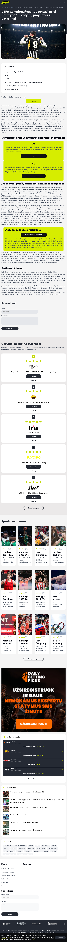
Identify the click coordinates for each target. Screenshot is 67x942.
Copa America (41, 848)
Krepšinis (5, 548)
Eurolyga (54, 851)
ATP (37, 845)
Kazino (3, 886)
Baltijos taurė (45, 845)
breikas (14, 848)
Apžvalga (33, 380)
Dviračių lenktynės (9, 851)
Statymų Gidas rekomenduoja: (17, 86)
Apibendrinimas (12, 89)
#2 (8, 79)
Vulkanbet (33, 101)
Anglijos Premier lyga (20, 845)
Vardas (3, 308)
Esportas (19, 851)
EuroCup (46, 851)
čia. (33, 940)
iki (33, 493)
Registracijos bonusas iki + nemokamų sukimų (33, 372)
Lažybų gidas (5, 879)
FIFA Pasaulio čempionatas (25, 854)
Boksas (54, 845)
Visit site (33, 376)
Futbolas (12, 7)
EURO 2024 (28, 851)
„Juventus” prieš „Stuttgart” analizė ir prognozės (24, 82)
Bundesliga (22, 848)
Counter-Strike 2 (52, 848)
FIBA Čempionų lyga (9, 854)
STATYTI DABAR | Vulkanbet (33, 176)
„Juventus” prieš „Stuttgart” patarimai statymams (24, 72)
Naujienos (55, 593)
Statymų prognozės (7, 872)
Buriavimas (31, 848)
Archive (31, 845)
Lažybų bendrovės (7, 868)
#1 (7, 75)
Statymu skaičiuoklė (8, 875)
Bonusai (6, 848)
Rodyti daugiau (33, 508)
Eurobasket (37, 851)
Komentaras (4, 315)
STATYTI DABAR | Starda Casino (33, 156)
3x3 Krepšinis (7, 845)
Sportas (7, 7)
